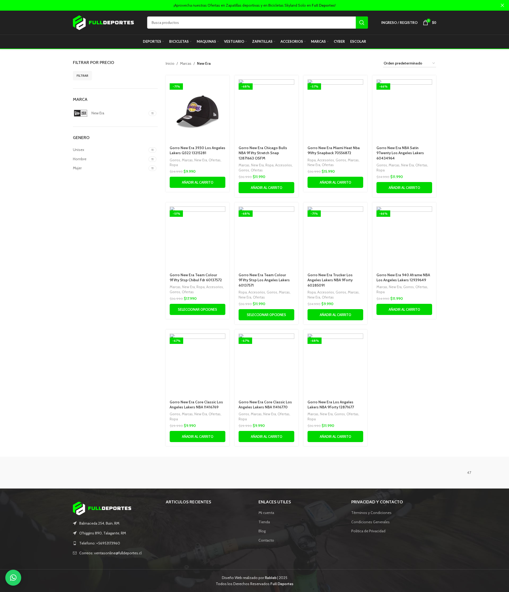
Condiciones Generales (370, 522)
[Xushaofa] (183, 472)
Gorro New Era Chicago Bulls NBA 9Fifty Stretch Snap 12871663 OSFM (263, 153)
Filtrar (82, 75)
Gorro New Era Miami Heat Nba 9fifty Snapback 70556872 (334, 150)
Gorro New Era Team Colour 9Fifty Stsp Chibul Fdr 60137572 (196, 278)
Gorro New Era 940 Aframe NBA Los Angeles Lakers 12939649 (403, 278)
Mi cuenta (266, 512)
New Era (200, 160)
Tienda (264, 522)
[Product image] (197, 111)
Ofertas (215, 160)
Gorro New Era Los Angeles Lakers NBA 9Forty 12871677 (331, 405)
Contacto (266, 540)
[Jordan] (111, 472)
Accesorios (283, 165)
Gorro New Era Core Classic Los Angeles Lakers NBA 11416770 (265, 405)
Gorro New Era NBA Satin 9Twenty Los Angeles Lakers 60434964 (400, 153)
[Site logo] (103, 22)
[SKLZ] (254, 472)
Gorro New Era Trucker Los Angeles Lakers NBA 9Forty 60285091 (330, 280)
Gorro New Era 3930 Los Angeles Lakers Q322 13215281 (197, 150)
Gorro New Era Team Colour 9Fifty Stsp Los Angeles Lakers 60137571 (264, 280)
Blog (262, 531)
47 (469, 472)
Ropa (174, 165)
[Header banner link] (246, 5)
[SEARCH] (362, 22)
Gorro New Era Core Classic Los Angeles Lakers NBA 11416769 (196, 405)
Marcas (185, 63)
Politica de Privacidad (368, 531)
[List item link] (115, 543)
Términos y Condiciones (371, 512)
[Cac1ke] (397, 472)
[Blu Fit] (40, 472)
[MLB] (326, 472)
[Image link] (102, 507)
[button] (13, 578)
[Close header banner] (502, 5)
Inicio (170, 63)
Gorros (175, 160)
